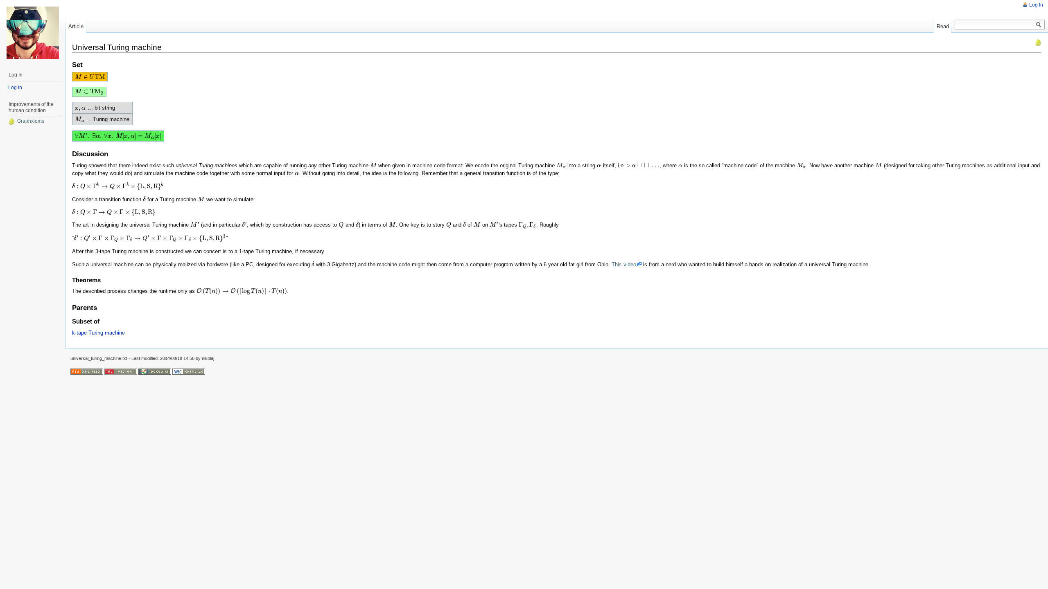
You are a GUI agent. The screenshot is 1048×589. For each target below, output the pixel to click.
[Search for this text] (1038, 25)
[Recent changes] (86, 371)
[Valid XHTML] (188, 371)
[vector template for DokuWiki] (120, 371)
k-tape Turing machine (98, 333)
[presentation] (89, 77)
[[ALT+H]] (33, 32)
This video (624, 264)
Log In (1036, 5)
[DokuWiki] (154, 371)
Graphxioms (30, 121)
